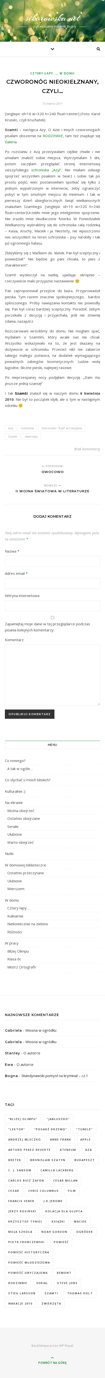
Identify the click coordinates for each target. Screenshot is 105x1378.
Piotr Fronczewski (26, 1242)
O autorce (31, 1052)
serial (42, 1283)
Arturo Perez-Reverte (29, 1150)
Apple (85, 1139)
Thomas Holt (80, 1293)
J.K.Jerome (53, 1201)
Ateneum (68, 1150)
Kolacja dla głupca (64, 1211)
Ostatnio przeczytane (25, 872)
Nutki (9, 853)
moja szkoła (20, 1232)
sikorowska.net (52, 17)
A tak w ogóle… (20, 768)
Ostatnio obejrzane (23, 818)
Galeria (11, 141)
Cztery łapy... (43, 73)
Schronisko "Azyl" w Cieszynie (62, 428)
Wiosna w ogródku (40, 1030)
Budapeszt (84, 1160)
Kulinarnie (15, 916)
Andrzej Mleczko (24, 1139)
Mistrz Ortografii (21, 967)
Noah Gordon (54, 1232)
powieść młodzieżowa (29, 1262)
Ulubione (14, 834)
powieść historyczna (28, 1252)
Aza (10, 428)
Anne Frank (60, 1139)
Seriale (13, 826)
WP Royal (66, 1345)
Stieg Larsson (22, 1293)
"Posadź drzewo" (50, 1129)
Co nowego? (15, 760)
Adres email (16, 573)
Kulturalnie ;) (15, 791)
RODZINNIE (53, 135)
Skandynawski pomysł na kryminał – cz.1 (54, 1075)
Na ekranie (14, 802)
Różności (14, 931)
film (72, 1191)
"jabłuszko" (58, 1119)
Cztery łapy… (18, 907)
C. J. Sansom (20, 1170)
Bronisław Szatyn (47, 1160)
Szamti (12, 436)
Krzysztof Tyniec (25, 1221)
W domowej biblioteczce (25, 865)
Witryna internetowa (22, 595)
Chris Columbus (43, 1191)
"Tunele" (84, 1129)
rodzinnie (27, 428)
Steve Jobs (67, 1283)
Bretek (14, 1160)
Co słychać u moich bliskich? (28, 779)
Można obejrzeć (20, 810)
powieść (61, 1242)
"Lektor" (16, 1129)
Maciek (80, 1221)
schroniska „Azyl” (46, 169)
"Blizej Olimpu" (23, 1119)
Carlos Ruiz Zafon (26, 1180)
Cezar (13, 1191)
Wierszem (15, 888)
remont (64, 1273)
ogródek (84, 1232)
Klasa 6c (14, 958)
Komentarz (14, 639)
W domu (67, 73)
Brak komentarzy (87, 449)
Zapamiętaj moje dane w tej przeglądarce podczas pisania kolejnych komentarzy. (47, 626)
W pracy (12, 943)
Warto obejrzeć (20, 842)
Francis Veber (21, 1201)
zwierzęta (31, 436)
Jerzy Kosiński (22, 1211)
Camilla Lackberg (57, 1170)
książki (58, 1221)
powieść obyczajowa (28, 1273)
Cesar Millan (65, 1180)
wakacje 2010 (20, 1303)
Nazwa (12, 551)
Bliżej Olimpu (18, 951)
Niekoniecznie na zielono (27, 923)
